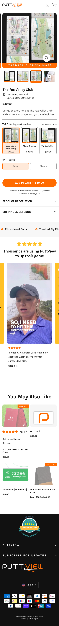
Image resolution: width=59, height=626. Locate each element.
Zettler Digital (33, 619)
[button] (10, 431)
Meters (43, 166)
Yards (15, 166)
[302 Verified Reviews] (29, 538)
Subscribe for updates (24, 555)
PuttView (11, 545)
